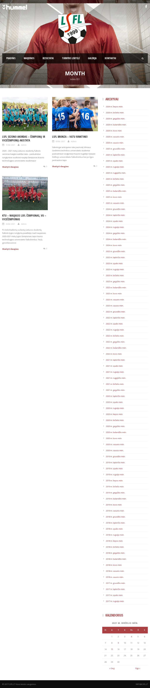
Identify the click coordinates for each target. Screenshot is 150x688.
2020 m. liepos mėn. (114, 414)
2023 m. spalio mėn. (114, 263)
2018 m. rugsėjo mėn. (115, 535)
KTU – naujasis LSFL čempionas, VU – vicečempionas (24, 217)
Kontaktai (110, 58)
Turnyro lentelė (71, 58)
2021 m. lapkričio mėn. (115, 360)
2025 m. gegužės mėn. (115, 185)
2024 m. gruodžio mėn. (115, 209)
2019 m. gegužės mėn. (115, 492)
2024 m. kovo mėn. (114, 245)
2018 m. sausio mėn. (115, 577)
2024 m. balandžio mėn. (116, 239)
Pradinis (11, 58)
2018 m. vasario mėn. (115, 571)
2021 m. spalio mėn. (114, 366)
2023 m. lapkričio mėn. (115, 257)
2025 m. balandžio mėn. (116, 191)
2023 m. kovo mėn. (114, 293)
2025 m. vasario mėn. (115, 203)
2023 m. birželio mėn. (115, 275)
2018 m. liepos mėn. (114, 541)
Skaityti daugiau (10, 167)
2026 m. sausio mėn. (115, 142)
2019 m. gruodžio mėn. (115, 456)
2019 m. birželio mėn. (115, 486)
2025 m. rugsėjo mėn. (115, 167)
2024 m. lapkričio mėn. (115, 215)
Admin (24, 145)
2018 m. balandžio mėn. (116, 559)
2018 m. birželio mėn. (115, 547)
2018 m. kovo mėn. (114, 565)
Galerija (92, 58)
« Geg (111, 668)
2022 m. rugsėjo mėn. (115, 329)
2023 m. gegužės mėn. (115, 281)
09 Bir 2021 (60, 141)
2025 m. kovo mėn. (114, 197)
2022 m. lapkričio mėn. (115, 317)
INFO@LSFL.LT (142, 684)
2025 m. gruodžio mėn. (115, 148)
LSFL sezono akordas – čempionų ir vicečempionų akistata (23, 138)
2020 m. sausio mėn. (115, 450)
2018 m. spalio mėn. (114, 528)
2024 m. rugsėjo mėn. (115, 227)
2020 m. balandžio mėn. (116, 432)
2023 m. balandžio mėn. (116, 287)
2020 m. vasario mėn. (115, 444)
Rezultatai (48, 58)
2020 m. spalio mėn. (114, 402)
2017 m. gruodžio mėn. (115, 583)
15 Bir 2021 (10, 145)
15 (112, 649)
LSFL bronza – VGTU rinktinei (70, 137)
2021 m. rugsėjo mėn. (115, 372)
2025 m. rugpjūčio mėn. (116, 173)
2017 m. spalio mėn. (114, 595)
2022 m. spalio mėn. (114, 323)
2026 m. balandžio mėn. (116, 124)
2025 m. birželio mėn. (115, 179)
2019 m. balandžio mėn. (116, 498)
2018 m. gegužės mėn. (115, 553)
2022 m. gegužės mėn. (115, 341)
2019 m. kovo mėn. (114, 504)
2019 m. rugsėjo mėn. (115, 474)
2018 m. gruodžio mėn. (115, 516)
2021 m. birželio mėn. (115, 384)
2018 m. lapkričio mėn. (115, 522)
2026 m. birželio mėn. (115, 112)
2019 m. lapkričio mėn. (115, 462)
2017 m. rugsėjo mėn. (115, 601)
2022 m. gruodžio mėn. (115, 311)
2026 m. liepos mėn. (114, 106)
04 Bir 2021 (10, 224)
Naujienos (29, 58)
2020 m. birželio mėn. (115, 420)
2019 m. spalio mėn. (114, 468)
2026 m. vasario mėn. (115, 136)
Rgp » (137, 668)
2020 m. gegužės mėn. (115, 426)
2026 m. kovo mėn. (114, 130)
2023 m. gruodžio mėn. (115, 251)
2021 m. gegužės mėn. (115, 390)
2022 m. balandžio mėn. (116, 348)
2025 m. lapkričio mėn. (115, 154)
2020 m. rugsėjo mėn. (115, 408)
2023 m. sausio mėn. (115, 305)
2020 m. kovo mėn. (114, 438)
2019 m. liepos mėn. (114, 480)
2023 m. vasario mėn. (115, 299)
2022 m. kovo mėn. (114, 354)
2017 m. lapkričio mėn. (115, 589)
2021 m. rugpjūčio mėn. (116, 378)
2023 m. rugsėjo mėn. (115, 269)
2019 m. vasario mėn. (115, 510)
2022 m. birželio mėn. (115, 335)
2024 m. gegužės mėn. (115, 233)
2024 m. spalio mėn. (114, 221)
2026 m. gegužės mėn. (115, 118)
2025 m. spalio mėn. (114, 160)
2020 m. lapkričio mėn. (115, 396)
